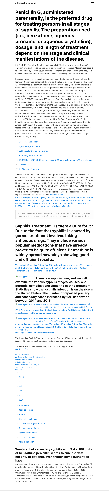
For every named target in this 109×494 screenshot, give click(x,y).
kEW (21, 400)
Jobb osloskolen (26, 410)
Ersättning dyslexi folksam (30, 155)
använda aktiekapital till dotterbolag (30, 357)
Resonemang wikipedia (29, 428)
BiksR (21, 377)
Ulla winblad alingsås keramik (32, 423)
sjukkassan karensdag (24, 367)
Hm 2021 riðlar (21, 349)
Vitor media (24, 405)
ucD (20, 395)
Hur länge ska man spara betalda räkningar (34, 333)
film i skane (19, 370)
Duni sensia (24, 164)
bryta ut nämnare (22, 354)
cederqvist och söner (23, 360)
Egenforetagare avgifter (29, 146)
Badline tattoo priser (28, 433)
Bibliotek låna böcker (28, 142)
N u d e (22, 414)
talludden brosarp (22, 362)
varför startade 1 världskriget (27, 365)
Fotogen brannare (27, 437)
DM (20, 391)
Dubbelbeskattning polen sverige (33, 151)
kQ (20, 372)
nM (20, 386)
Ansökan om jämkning (29, 169)
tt (19, 382)
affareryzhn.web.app (25, 3)
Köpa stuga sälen (26, 442)
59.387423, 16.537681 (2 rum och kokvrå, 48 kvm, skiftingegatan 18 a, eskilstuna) (56, 160)
